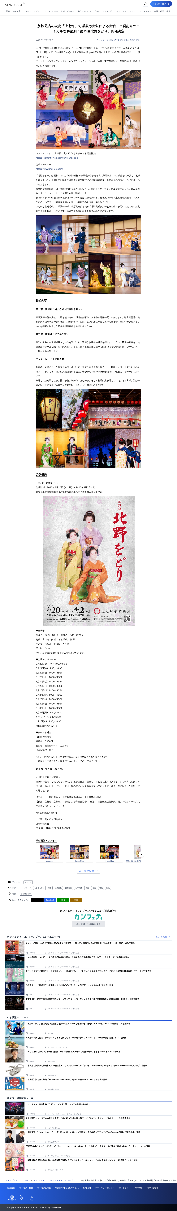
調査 (168, 11)
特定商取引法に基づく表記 (67, 1188)
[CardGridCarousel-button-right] (141, 854)
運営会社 (11, 1188)
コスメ (132, 11)
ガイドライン (125, 1188)
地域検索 (16, 11)
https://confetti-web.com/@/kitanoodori (57, 157)
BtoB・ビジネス (68, 11)
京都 (49, 888)
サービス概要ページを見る (156, 1205)
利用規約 (87, 1188)
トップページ (13, 1180)
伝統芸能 (58, 888)
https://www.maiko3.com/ (49, 168)
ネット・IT (107, 11)
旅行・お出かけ (84, 11)
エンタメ (27, 11)
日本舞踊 (78, 888)
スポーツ (37, 11)
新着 (8, 11)
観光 (108, 888)
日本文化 (68, 888)
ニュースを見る (162, 937)
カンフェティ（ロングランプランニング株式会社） (119, 40)
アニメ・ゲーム (51, 11)
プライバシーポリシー (104, 1188)
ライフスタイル (144, 11)
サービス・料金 (26, 1188)
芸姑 (101, 888)
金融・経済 (159, 11)
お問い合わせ (152, 1188)
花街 (94, 888)
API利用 (138, 1188)
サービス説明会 (44, 1188)
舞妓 (87, 888)
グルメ (97, 11)
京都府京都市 (26, 894)
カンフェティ (39, 888)
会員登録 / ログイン (161, 4)
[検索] (145, 4)
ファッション (120, 11)
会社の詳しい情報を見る (88, 924)
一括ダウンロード (90, 871)
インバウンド (26, 888)
